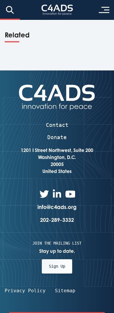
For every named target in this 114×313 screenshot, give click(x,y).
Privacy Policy (25, 290)
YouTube (70, 194)
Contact (57, 125)
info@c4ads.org (57, 207)
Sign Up (57, 266)
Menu (104, 10)
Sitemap (65, 290)
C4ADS (57, 10)
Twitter (44, 194)
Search (10, 10)
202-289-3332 (57, 220)
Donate (57, 137)
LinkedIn (57, 194)
